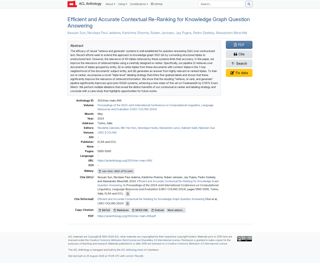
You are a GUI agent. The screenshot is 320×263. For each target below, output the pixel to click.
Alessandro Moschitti (231, 33)
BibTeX (106, 210)
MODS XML (142, 210)
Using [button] (121, 4)
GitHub (158, 4)
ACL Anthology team (132, 249)
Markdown (123, 210)
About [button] (109, 4)
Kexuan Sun (77, 33)
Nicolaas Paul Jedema (104, 33)
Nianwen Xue (207, 128)
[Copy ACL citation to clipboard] (127, 193)
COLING (111, 132)
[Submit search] (249, 4)
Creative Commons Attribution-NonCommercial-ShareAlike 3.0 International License (135, 240)
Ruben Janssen (162, 33)
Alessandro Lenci (169, 128)
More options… (176, 210)
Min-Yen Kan (128, 128)
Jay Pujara (183, 33)
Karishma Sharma (135, 33)
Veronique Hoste (148, 128)
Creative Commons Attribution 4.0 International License (197, 243)
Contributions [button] (138, 4)
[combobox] (221, 4)
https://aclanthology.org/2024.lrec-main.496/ (125, 160)
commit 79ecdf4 (134, 255)
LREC (101, 132)
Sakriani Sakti (189, 128)
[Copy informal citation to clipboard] (127, 203)
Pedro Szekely (203, 33)
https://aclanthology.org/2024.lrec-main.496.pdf (127, 216)
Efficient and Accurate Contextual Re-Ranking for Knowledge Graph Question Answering (159, 22)
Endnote (159, 210)
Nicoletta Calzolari (108, 128)
